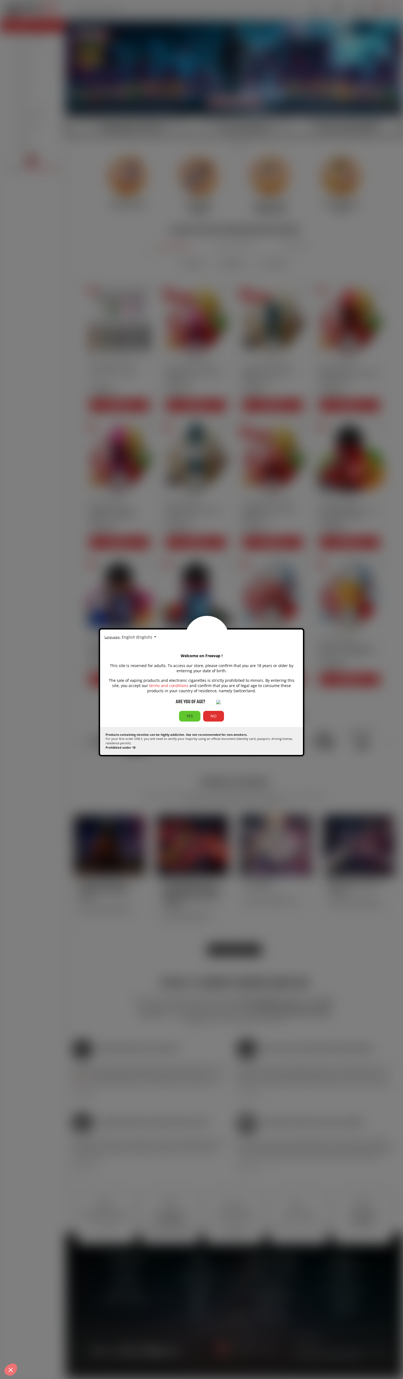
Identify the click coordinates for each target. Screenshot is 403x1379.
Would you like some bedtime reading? (40, 1329)
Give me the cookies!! (101, 1349)
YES (189, 716)
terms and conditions (168, 685)
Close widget (24, 1349)
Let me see (63, 1349)
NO (214, 716)
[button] (10, 1369)
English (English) (137, 637)
